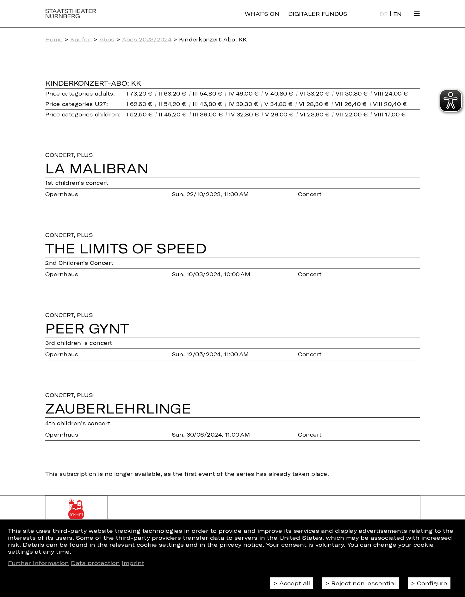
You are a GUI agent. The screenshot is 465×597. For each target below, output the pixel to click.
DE (384, 14)
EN (397, 14)
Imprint (133, 562)
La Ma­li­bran (96, 168)
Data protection (95, 562)
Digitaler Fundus (317, 13)
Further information (38, 562)
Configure (432, 583)
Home (54, 39)
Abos (107, 39)
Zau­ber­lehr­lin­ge (118, 408)
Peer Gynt (87, 328)
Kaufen (81, 39)
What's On (262, 13)
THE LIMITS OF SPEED (125, 248)
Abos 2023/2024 (147, 39)
